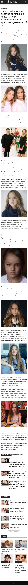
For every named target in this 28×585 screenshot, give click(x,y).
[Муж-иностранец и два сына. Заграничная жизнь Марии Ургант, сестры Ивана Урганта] (5, 518)
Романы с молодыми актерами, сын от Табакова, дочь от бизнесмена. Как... (18, 526)
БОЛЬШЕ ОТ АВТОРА (17, 455)
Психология (3, 547)
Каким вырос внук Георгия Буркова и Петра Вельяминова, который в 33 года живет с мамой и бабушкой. (17, 484)
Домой (2, 5)
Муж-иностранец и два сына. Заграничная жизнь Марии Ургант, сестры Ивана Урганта (18, 518)
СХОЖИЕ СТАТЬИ (6, 455)
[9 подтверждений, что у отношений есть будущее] (7, 544)
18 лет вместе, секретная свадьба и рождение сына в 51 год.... (18, 502)
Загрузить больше (13, 531)
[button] (26, 2)
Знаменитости (9, 5)
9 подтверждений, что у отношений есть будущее (7, 551)
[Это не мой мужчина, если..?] (21, 544)
